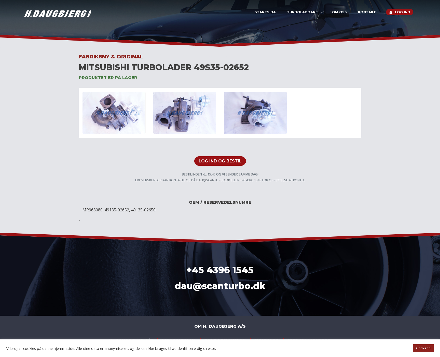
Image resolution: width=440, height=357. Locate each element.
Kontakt (367, 12)
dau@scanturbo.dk (213, 180)
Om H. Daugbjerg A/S (220, 326)
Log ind (402, 12)
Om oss (339, 12)
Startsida (265, 12)
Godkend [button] (423, 348)
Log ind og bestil (220, 161)
